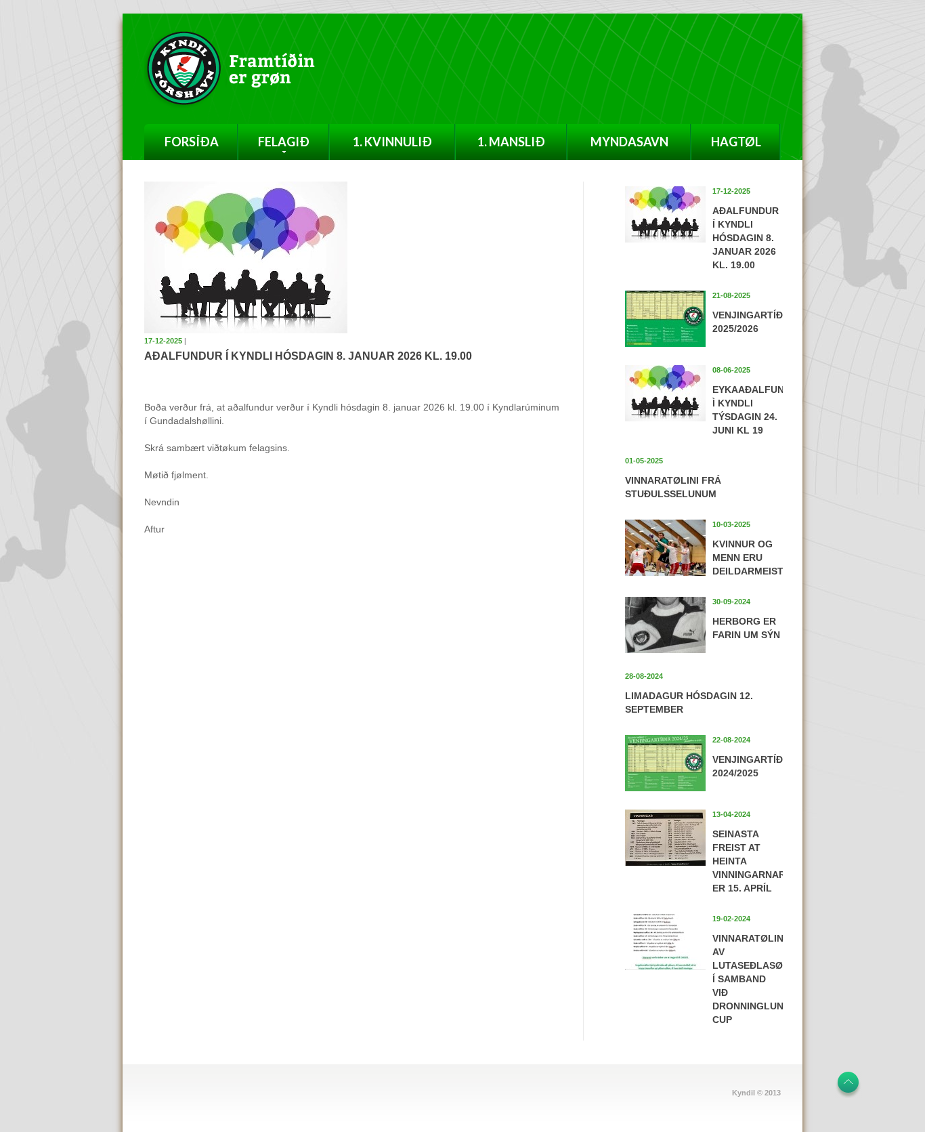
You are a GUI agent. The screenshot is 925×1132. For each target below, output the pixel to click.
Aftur (154, 529)
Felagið (283, 141)
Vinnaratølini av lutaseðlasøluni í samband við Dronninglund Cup (758, 979)
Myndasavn (629, 141)
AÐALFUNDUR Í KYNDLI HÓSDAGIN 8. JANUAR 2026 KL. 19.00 (745, 237)
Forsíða (192, 141)
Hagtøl (736, 141)
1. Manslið (511, 141)
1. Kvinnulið (392, 141)
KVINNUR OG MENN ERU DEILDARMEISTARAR (761, 558)
